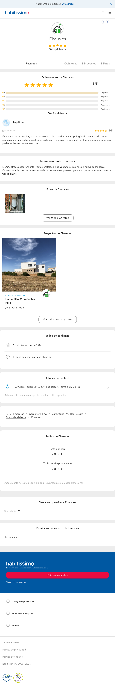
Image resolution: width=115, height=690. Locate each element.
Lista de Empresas (14, 633)
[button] (57, 601)
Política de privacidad (14, 650)
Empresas (18, 414)
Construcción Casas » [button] (16, 296)
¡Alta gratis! (68, 4)
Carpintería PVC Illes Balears (67, 414)
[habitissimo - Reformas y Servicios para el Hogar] (13, 13)
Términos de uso (11, 643)
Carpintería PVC (38, 414)
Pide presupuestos (57, 685)
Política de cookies (12, 657)
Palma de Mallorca (16, 417)
